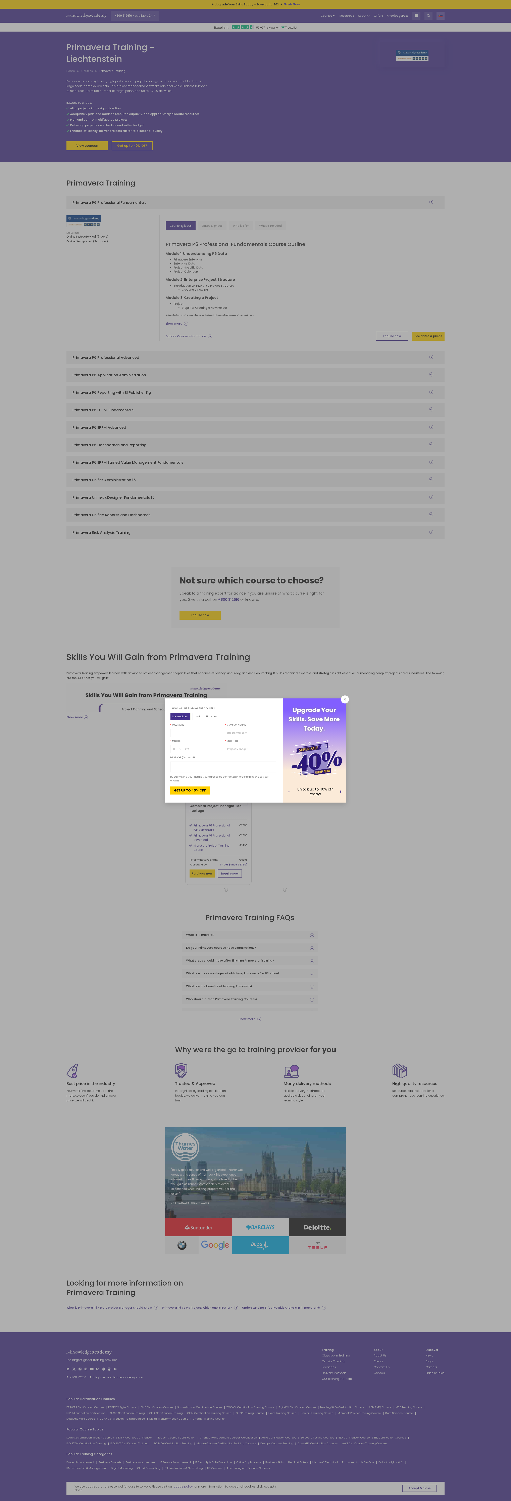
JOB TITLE (231, 741)
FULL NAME (177, 724)
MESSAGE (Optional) (182, 757)
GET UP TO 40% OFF (190, 790)
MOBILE (175, 741)
